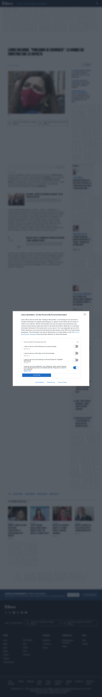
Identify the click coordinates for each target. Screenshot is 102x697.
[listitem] (51, 342)
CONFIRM (36, 375)
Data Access (51, 382)
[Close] (85, 315)
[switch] (75, 346)
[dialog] (51, 348)
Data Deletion (39, 382)
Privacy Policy (62, 382)
